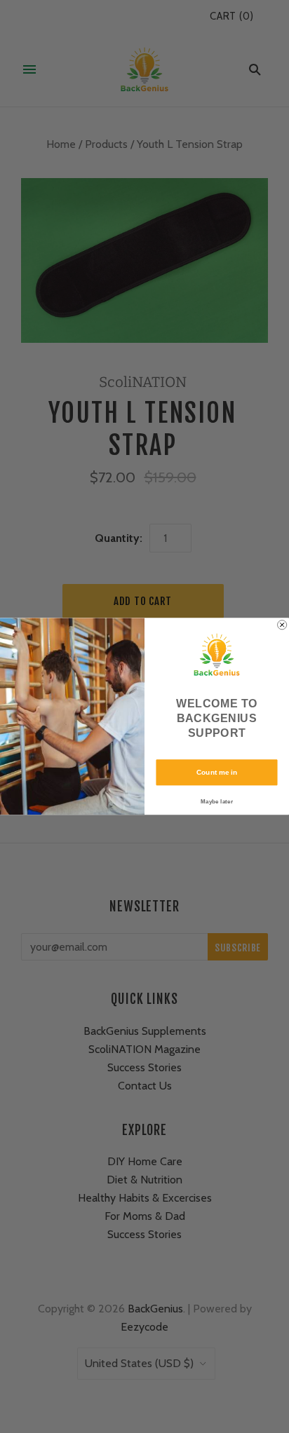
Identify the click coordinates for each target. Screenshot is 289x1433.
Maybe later (217, 801)
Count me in (216, 772)
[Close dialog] (282, 625)
